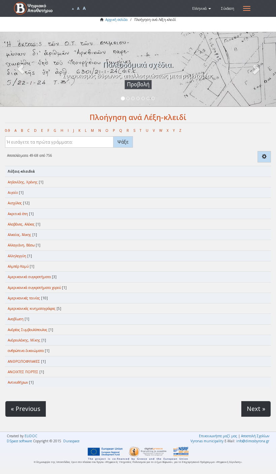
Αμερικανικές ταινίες (24, 298)
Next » (256, 409)
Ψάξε (123, 142)
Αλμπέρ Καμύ (18, 266)
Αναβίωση (16, 319)
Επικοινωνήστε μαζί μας (218, 436)
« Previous (25, 409)
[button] (201, 8)
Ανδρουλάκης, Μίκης (24, 340)
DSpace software (19, 441)
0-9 (7, 130)
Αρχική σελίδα (116, 19)
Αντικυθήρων (18, 382)
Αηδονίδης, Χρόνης (23, 182)
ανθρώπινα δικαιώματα (26, 350)
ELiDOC (31, 436)
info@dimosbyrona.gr (252, 441)
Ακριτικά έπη (18, 213)
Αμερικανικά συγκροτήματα (29, 276)
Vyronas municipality (207, 441)
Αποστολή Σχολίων (255, 436)
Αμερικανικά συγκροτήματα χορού (34, 287)
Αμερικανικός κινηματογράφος (32, 308)
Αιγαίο (13, 192)
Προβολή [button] (138, 84)
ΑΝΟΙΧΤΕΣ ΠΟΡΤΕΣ (23, 371)
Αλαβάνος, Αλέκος (21, 224)
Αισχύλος (15, 203)
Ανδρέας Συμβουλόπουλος (27, 329)
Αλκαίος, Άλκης (19, 234)
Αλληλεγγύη (17, 256)
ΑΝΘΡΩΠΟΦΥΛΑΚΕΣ (24, 361)
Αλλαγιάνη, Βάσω (21, 245)
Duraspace (71, 441)
